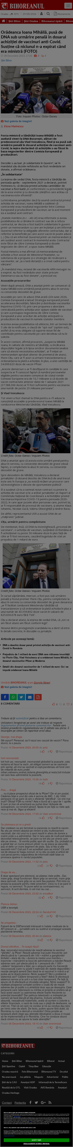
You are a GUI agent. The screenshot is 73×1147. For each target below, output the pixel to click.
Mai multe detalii (17, 1116)
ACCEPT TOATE (36, 1140)
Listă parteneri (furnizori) (9, 1135)
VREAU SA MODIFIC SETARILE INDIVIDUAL (36, 1144)
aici (30, 1121)
